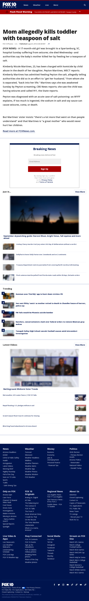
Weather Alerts (30, 466)
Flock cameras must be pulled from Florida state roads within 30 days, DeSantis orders (48, 275)
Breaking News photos (30, 555)
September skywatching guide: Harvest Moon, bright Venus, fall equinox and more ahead (42, 237)
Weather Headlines (32, 458)
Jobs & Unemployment (53, 459)
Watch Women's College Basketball (76, 566)
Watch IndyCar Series (77, 557)
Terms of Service (46, 182)
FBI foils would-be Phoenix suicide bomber (34, 312)
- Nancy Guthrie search (8, 520)
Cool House (7, 505)
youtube (68, 585)
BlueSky (50, 556)
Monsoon (28, 455)
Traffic (5, 483)
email (81, 585)
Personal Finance (53, 462)
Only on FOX (9, 491)
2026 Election (75, 452)
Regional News (55, 491)
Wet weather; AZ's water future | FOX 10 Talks (20, 395)
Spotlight (6, 526)
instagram (63, 585)
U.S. (16, 44)
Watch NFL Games (77, 542)
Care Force (7, 497)
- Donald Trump (75, 468)
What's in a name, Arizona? (31, 529)
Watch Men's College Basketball (77, 561)
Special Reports (8, 524)
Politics (73, 448)
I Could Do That (31, 517)
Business (50, 452)
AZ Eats (28, 500)
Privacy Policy (47, 180)
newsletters (85, 585)
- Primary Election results (76, 456)
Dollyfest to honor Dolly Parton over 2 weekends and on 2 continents (41, 254)
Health (5, 460)
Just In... (7, 191)
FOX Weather (30, 477)
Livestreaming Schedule (8, 551)
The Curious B (30, 506)
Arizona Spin (7, 495)
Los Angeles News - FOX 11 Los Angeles (54, 496)
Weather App (30, 469)
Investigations (8, 511)
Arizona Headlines (9, 452)
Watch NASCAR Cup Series (77, 553)
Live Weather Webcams (8, 546)
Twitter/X (50, 550)
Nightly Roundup (9, 471)
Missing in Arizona (9, 516)
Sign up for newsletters (29, 546)
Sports (5, 480)
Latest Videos (10, 344)
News (6, 448)
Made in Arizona (9, 513)
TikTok (49, 542)
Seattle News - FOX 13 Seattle (54, 505)
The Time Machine (32, 522)
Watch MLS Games (77, 573)
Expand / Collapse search (84, 5)
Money (50, 448)
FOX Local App (8, 554)
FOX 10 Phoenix (8, 44)
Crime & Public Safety (11, 458)
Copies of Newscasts (77, 503)
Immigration (7, 463)
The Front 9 (29, 511)
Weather (29, 448)
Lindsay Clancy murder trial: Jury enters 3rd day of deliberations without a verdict (46, 244)
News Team (74, 511)
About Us (74, 491)
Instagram (51, 545)
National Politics (76, 465)
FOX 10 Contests (31, 539)
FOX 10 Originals (29, 493)
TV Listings (74, 514)
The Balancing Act (32, 503)
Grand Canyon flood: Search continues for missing (21, 416)
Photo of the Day (31, 559)
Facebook (51, 548)
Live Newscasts (8, 542)
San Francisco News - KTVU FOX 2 (55, 500)
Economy (50, 455)
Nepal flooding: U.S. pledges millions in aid (18, 405)
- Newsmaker (75, 462)
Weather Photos (31, 471)
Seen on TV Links (9, 477)
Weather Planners (31, 463)
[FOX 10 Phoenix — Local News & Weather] (10, 5)
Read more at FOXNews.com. (19, 131)
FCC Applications (76, 506)
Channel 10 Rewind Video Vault (10, 501)
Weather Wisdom (31, 474)
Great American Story (33, 514)
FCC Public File (75, 508)
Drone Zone (7, 508)
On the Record (30, 520)
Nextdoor (50, 559)
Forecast (28, 452)
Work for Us (74, 520)
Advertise (73, 495)
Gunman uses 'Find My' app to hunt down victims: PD (39, 294)
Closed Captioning (76, 497)
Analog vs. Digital (31, 497)
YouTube (50, 539)
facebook (54, 585)
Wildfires (28, 460)
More (56, 5)
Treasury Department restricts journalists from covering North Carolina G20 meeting (47, 265)
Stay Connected (33, 536)
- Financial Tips (52, 465)
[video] (44, 368)
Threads (50, 553)
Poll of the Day (8, 474)
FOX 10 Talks (30, 508)
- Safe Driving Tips (9, 485)
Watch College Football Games (75, 546)
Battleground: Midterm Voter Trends (20, 389)
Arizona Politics (75, 460)
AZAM (5, 455)
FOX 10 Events (30, 542)
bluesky (76, 585)
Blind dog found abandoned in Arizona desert (20, 426)
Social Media (53, 536)
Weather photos (31, 562)
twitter (59, 585)
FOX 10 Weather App (10, 557)
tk (72, 585)
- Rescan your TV (76, 517)
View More (80, 192)
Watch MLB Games (77, 550)
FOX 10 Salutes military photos (30, 551)
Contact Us (74, 500)
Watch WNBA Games (78, 570)
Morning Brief (8, 469)
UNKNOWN (29, 525)
